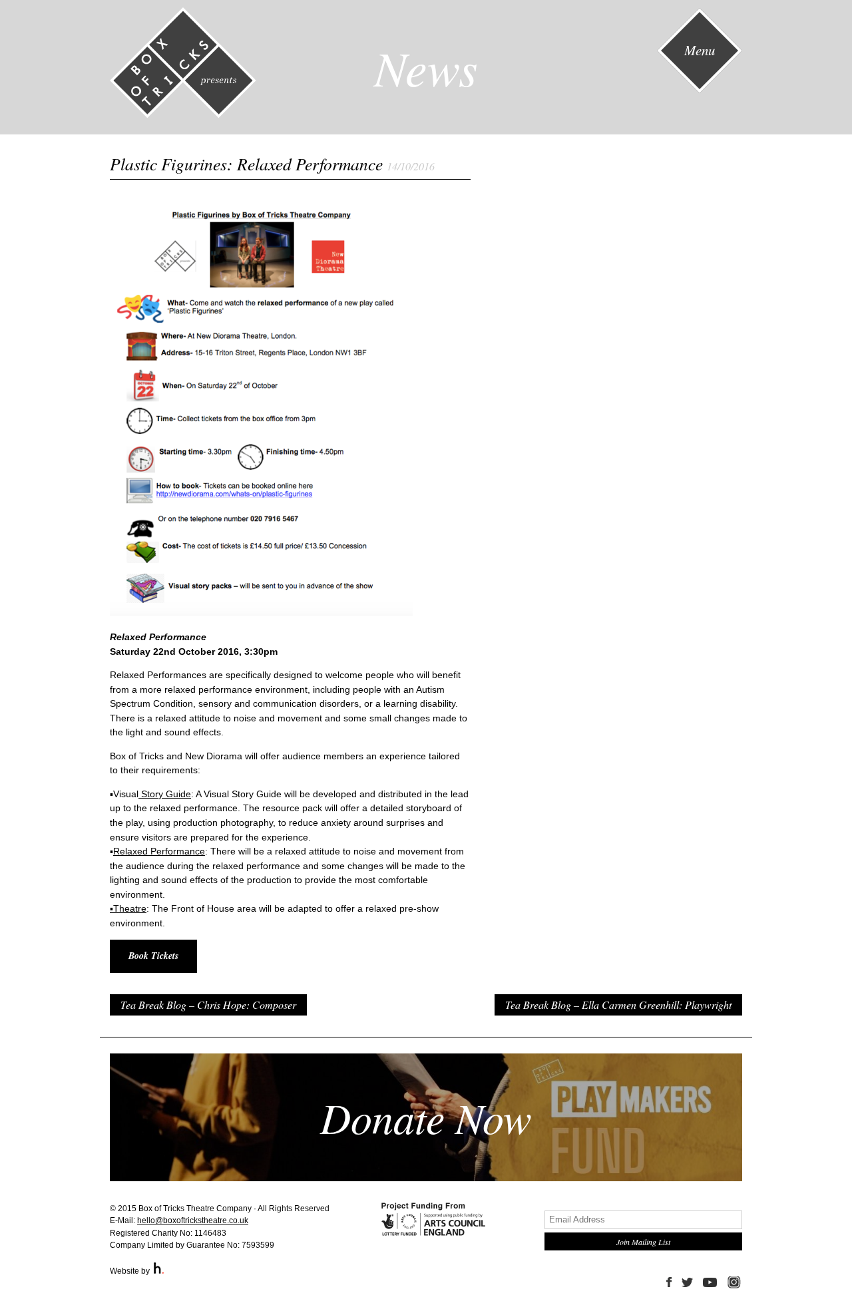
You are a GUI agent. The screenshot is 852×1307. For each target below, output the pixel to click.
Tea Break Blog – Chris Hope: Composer (208, 1005)
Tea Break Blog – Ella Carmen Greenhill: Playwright (618, 1005)
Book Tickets (153, 955)
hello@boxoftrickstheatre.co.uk (192, 1220)
